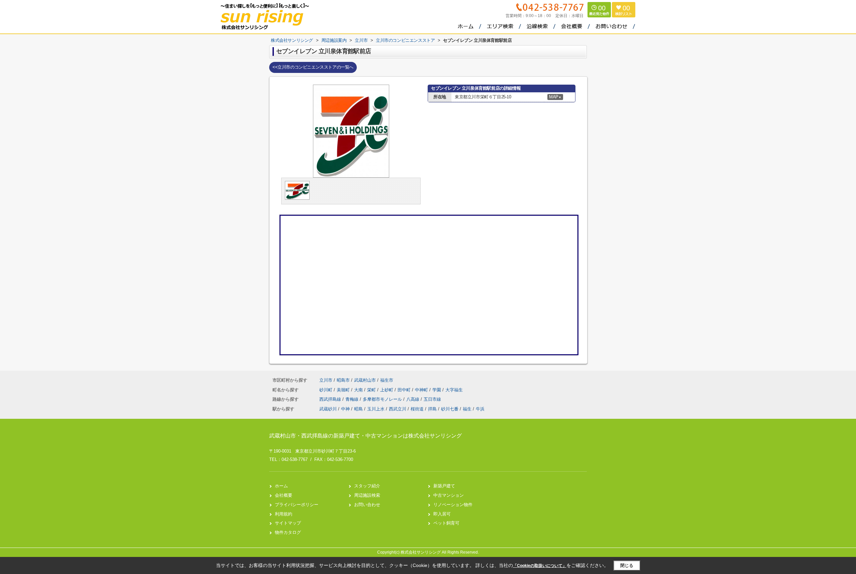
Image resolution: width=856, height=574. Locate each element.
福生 (467, 408)
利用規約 (283, 513)
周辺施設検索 (367, 495)
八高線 (413, 399)
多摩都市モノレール (383, 399)
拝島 (432, 408)
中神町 (422, 389)
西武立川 (397, 408)
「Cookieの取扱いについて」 (539, 565)
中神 (345, 408)
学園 (437, 389)
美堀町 (344, 389)
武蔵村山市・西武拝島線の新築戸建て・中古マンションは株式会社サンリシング (365, 436)
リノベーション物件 (452, 504)
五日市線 (432, 399)
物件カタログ (288, 532)
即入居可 (442, 513)
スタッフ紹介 (367, 485)
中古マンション (448, 495)
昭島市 (343, 380)
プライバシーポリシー (296, 504)
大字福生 (454, 389)
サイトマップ (288, 522)
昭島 (358, 408)
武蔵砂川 (328, 408)
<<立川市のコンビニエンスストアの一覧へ (313, 67)
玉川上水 (376, 408)
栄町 (372, 389)
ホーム (281, 485)
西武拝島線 (330, 399)
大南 (359, 389)
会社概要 (283, 495)
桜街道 (417, 408)
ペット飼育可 (446, 522)
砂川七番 (449, 408)
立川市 (325, 380)
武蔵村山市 (365, 380)
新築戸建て (444, 485)
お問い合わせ (367, 504)
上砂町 (387, 389)
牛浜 (480, 408)
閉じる (626, 565)
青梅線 (352, 399)
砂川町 (326, 389)
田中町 (405, 389)
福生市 (386, 380)
